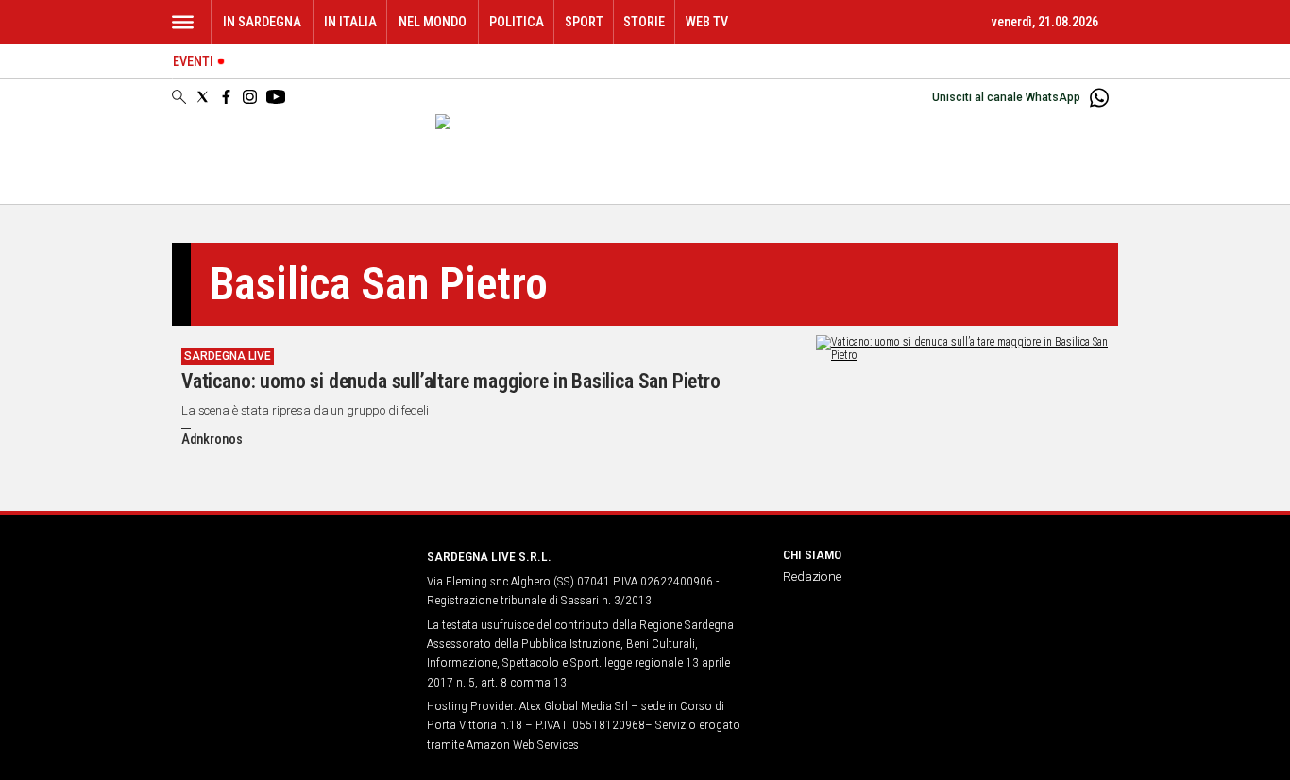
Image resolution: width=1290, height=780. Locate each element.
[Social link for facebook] (226, 97)
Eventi (193, 62)
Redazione (812, 576)
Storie (644, 22)
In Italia (350, 22)
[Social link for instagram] (250, 97)
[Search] (179, 98)
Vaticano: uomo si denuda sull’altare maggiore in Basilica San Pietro (451, 381)
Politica (516, 22)
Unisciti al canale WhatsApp (1006, 97)
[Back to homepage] (288, 591)
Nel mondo (433, 22)
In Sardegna (262, 22)
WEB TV (707, 22)
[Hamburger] (183, 22)
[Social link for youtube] (275, 97)
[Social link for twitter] (202, 97)
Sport (584, 22)
